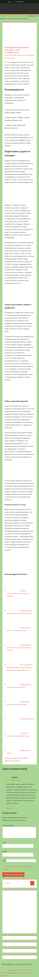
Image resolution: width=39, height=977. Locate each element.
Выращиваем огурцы (12, 761)
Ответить (9, 808)
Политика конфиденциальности (12, 973)
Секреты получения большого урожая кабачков (17, 593)
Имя (4, 843)
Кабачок (8, 62)
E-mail (5, 851)
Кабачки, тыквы (24, 55)
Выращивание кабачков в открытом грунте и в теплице (19, 647)
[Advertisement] (19, 911)
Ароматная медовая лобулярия (16, 758)
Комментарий (7, 825)
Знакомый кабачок (27, 719)
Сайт (4, 861)
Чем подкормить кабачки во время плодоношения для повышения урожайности (20, 667)
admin (15, 55)
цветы (26, 443)
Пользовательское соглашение (20, 970)
